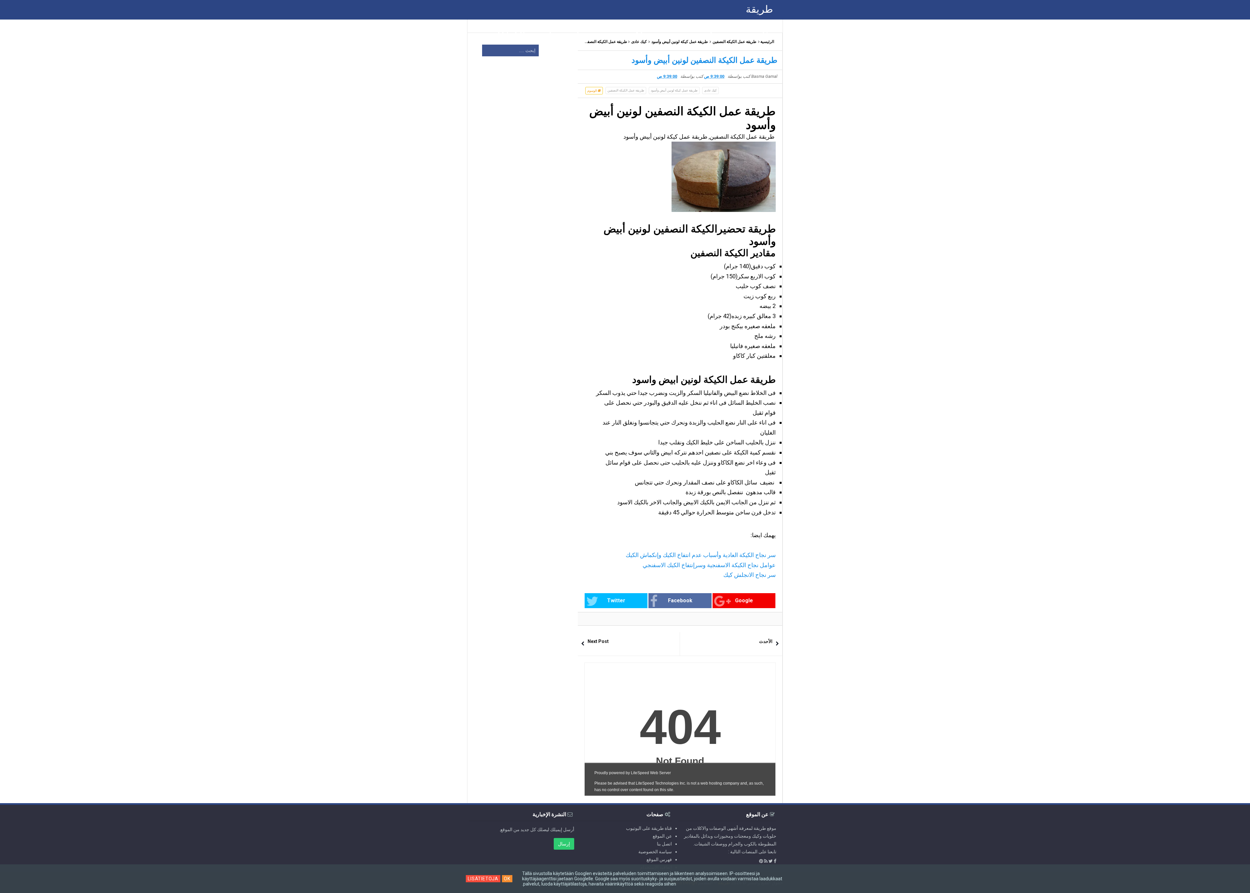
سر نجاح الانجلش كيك (749, 574)
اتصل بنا (664, 843)
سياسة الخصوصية (655, 851)
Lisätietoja (483, 878)
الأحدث (765, 641)
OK (507, 878)
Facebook (680, 600)
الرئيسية (767, 41)
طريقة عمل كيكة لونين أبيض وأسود (679, 41)
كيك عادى (639, 41)
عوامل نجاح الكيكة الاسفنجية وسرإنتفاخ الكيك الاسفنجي (709, 565)
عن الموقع (662, 836)
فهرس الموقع (659, 859)
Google (744, 600)
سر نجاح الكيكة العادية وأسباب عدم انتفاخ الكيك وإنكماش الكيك (701, 554)
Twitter (616, 600)
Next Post (598, 641)
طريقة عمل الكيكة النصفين (735, 41)
